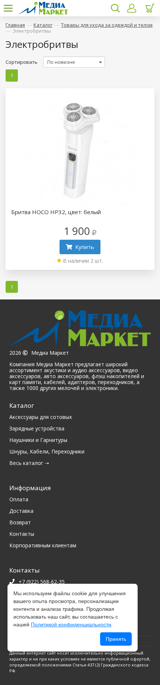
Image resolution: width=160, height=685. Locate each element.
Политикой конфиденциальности (71, 624)
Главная (15, 25)
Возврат (20, 522)
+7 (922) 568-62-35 (42, 581)
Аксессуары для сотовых (40, 416)
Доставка (21, 510)
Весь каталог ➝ (29, 462)
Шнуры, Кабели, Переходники (46, 451)
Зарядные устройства (36, 428)
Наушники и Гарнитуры (38, 439)
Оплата (18, 499)
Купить (84, 246)
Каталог (42, 25)
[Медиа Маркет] (80, 330)
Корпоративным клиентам (42, 545)
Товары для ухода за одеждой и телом (107, 25)
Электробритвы (32, 30)
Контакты (21, 533)
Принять (116, 639)
